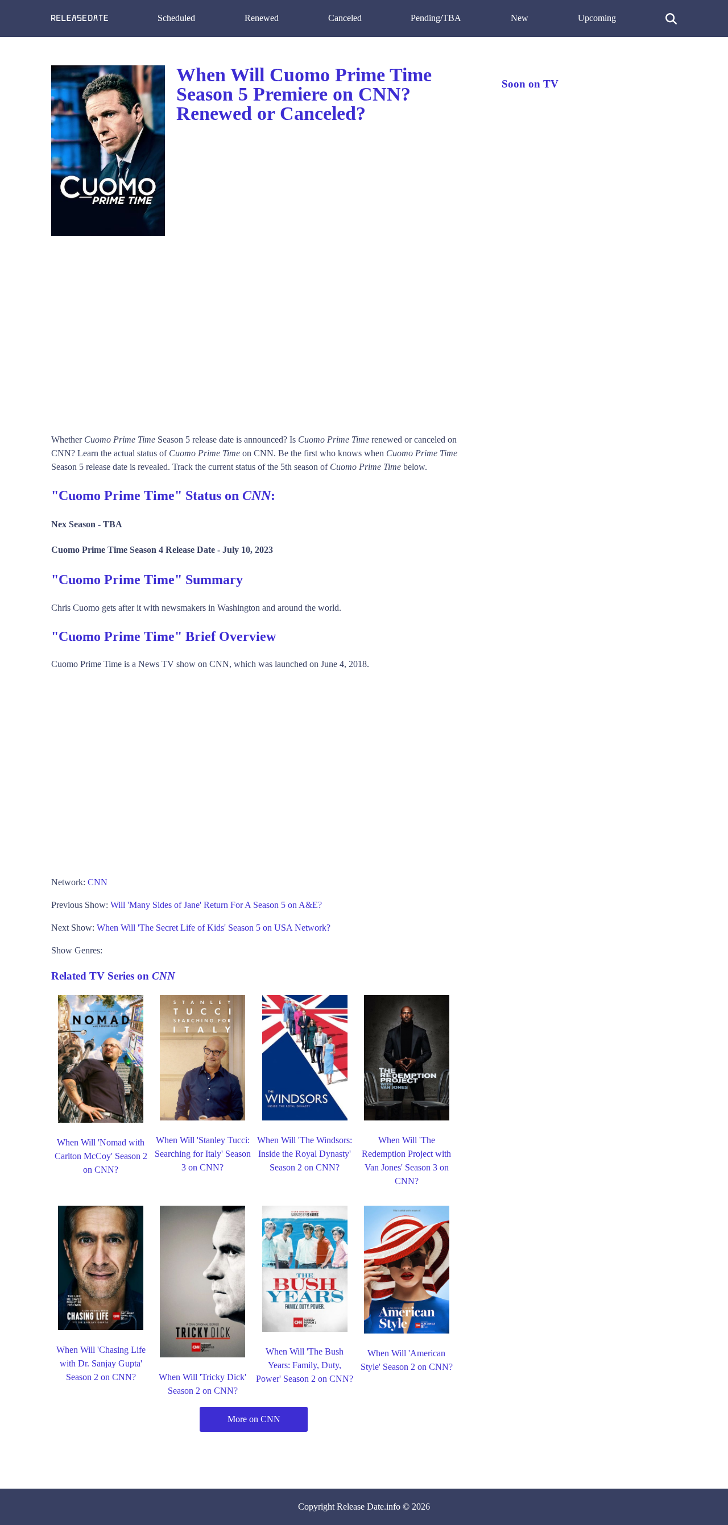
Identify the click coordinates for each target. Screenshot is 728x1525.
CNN (97, 882)
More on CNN (254, 1419)
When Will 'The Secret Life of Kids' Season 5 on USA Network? (213, 927)
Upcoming (597, 18)
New (519, 18)
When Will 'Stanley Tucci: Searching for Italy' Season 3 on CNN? (203, 1153)
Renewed (262, 18)
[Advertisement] (265, 330)
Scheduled (176, 18)
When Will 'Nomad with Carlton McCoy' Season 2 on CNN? (101, 1156)
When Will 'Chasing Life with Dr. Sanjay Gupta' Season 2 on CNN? (101, 1363)
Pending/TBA (436, 18)
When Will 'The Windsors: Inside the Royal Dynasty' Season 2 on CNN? (304, 1153)
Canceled (345, 18)
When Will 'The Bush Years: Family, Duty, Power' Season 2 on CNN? (304, 1365)
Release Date (360, 1506)
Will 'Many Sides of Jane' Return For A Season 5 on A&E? (216, 905)
